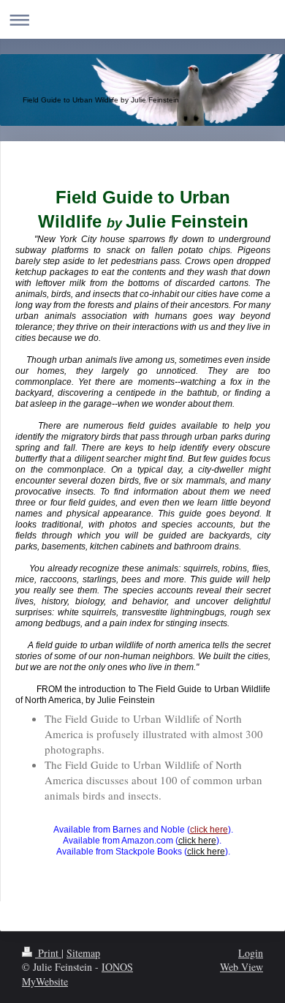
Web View (241, 967)
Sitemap (83, 953)
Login (250, 953)
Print (48, 953)
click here (209, 829)
